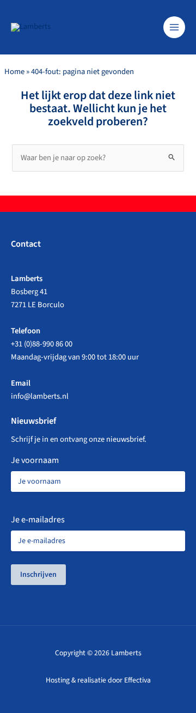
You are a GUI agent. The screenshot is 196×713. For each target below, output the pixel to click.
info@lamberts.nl (40, 396)
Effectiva (137, 680)
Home (14, 71)
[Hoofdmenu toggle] (174, 27)
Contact (26, 244)
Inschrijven (38, 574)
